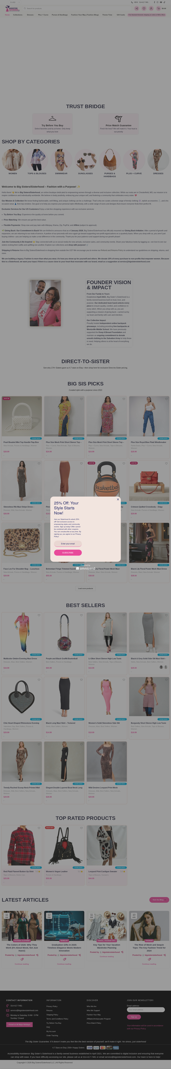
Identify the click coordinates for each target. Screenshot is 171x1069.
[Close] (118, 498)
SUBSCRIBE (68, 554)
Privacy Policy (59, 538)
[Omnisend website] (85, 568)
